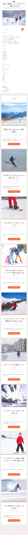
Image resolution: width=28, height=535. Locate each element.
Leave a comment (20, 135)
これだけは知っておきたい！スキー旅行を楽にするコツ (14, 272)
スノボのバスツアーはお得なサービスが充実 (10, 37)
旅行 (3, 79)
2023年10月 (4, 57)
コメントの (5, 89)
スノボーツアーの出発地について (8, 39)
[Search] (22, 29)
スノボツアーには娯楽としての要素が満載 (10, 43)
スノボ (3, 72)
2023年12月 (4, 53)
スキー (3, 66)
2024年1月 (4, 51)
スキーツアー (5, 70)
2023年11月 (4, 55)
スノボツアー (5, 74)
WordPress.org (5, 91)
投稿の (4, 87)
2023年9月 (4, 59)
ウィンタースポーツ (6, 64)
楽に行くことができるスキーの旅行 (9, 41)
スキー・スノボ (5, 68)
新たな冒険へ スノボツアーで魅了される (14, 5)
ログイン (4, 85)
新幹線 (3, 77)
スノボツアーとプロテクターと (8, 35)
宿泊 (3, 76)
